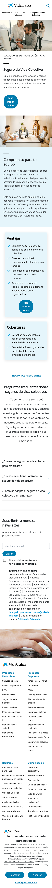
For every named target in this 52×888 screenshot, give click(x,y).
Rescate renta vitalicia (12, 806)
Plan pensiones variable (9, 726)
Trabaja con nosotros (38, 811)
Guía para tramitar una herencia (12, 817)
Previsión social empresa (35, 718)
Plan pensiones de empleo (36, 701)
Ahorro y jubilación (11, 811)
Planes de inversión (11, 712)
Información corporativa (33, 769)
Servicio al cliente (36, 775)
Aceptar (37, 874)
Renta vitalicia (8, 694)
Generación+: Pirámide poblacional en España (13, 777)
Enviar (9, 553)
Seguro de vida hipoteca (9, 701)
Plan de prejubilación (38, 694)
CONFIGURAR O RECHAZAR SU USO (19, 862)
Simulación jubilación (12, 788)
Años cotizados (9, 797)
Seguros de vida (10, 681)
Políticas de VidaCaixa (38, 816)
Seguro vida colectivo (38, 742)
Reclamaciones (35, 780)
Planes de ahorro (10, 707)
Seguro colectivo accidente (36, 726)
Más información (10, 102)
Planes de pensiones (12, 685)
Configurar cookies (26, 882)
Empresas (6, 13)
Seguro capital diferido (38, 737)
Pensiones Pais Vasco (38, 732)
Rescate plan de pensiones (10, 769)
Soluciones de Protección (19, 14)
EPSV (4, 690)
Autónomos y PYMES (38, 681)
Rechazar (15, 874)
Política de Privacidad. (29, 619)
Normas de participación (34, 800)
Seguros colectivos (37, 712)
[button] (26, 463)
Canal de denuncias (37, 784)
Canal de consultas (37, 789)
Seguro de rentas (36, 707)
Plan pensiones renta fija (12, 718)
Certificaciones (35, 806)
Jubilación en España (12, 783)
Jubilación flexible (10, 802)
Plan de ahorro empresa (35, 748)
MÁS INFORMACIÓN (30, 859)
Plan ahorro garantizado (8, 734)
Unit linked (33, 685)
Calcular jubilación (10, 792)
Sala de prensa (35, 794)
